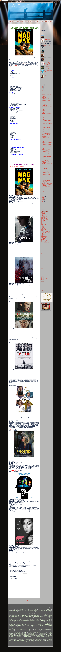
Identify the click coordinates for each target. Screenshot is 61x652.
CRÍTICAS (21, 21)
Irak (13, 629)
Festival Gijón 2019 (31, 621)
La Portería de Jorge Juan (37, 630)
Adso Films (42, 607)
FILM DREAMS (15, 5)
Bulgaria (10, 611)
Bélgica (49, 609)
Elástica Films (19, 614)
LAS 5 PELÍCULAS (43, 245)
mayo (43, 202)
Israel (29, 629)
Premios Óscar (38, 636)
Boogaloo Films (31, 610)
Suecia (11, 639)
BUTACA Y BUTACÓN (44, 216)
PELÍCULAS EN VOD (35, 21)
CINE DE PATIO (43, 217)
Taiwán (45, 639)
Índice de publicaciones (31, 628)
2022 (42, 85)
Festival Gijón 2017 (18, 621)
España (19, 615)
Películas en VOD (19, 635)
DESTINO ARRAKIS (43, 228)
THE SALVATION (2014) (45, 153)
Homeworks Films (16, 628)
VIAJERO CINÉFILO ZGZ (44, 257)
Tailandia (42, 639)
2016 (42, 91)
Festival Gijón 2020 (37, 621)
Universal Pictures (20, 641)
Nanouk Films (20, 632)
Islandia (26, 629)
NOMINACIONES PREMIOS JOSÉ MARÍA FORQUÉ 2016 (46, 181)
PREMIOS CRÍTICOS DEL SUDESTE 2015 (45, 137)
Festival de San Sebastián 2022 (27, 619)
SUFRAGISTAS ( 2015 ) (45, 110)
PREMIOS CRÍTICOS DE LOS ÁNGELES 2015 (46, 173)
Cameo (19, 611)
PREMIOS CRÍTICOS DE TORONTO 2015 (45, 151)
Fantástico (13, 616)
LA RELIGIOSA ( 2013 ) (45, 182)
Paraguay (22, 634)
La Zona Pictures (43, 630)
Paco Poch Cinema (50, 633)
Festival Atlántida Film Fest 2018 (12, 617)
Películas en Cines (12, 635)
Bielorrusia (17, 610)
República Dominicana (38, 637)
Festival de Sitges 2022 (45, 619)
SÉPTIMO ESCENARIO (44, 253)
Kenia (48, 629)
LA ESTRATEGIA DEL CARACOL (45, 242)
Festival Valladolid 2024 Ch (29, 626)
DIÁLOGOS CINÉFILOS (44, 229)
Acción (38, 607)
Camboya (16, 611)
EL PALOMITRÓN (43, 234)
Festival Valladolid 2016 (20, 625)
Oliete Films (27, 633)
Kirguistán (51, 629)
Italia (32, 629)
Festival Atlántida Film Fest (29, 616)
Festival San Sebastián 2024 (25, 623)
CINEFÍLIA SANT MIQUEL (44, 219)
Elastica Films (14, 614)
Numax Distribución (18, 633)
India (26, 628)
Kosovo (16, 630)
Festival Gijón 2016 (11, 621)
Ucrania (16, 641)
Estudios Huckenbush (42, 615)
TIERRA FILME (43, 254)
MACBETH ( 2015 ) (44, 105)
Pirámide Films (27, 635)
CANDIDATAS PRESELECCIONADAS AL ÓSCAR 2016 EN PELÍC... (46, 128)
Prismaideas (10, 637)
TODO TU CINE (43, 255)
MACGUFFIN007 (43, 247)
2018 (42, 89)
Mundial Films (10, 632)
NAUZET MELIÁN (43, 276)
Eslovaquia (12, 615)
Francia (19, 627)
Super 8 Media (21, 639)
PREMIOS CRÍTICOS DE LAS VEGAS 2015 (46, 129)
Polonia (35, 635)
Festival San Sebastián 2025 (34, 623)
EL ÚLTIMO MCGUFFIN (44, 262)
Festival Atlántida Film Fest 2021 (38, 617)
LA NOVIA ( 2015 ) (44, 165)
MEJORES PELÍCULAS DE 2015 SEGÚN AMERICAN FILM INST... (47, 133)
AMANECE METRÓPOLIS (44, 214)
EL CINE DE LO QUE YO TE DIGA (45, 232)
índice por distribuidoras (42, 628)
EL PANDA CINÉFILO (43, 235)
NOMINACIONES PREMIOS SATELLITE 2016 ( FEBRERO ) (46, 186)
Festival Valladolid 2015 (12, 625)
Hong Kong (20, 628)
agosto (43, 199)
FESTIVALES (41, 21)
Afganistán (51, 607)
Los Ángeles (15, 65)
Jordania (38, 629)
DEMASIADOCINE (43, 227)
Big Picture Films (21, 610)
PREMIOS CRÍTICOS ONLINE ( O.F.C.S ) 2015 (46, 146)
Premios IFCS (33, 636)
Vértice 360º (49, 641)
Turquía (50, 640)
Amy (32, 60)
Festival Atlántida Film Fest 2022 (45, 617)
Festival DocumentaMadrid (17, 620)
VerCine (39, 641)
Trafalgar (41, 640)
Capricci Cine (25, 611)
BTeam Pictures (48, 610)
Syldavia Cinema (38, 639)
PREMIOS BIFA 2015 (45, 169)
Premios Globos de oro (20, 636)
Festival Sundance (33, 624)
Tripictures (43, 640)
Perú (23, 635)
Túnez (47, 640)
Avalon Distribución (20, 609)
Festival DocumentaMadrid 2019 (31, 620)
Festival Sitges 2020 (27, 624)
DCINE (42, 225)
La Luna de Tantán (32, 630)
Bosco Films (35, 610)
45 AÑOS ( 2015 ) (44, 136)
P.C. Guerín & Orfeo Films (40, 633)
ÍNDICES (17, 21)
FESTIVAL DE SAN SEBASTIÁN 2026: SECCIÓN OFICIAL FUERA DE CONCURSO (47, 67)
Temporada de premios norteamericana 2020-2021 (20, 640)
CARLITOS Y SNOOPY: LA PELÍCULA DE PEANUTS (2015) (46, 104)
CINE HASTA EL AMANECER (44, 218)
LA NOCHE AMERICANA (44, 244)
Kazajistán (46, 629)
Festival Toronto (40, 624)
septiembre (44, 198)
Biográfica (25, 610)
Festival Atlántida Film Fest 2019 (20, 617)
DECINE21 (42, 226)
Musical (14, 632)
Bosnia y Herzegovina (40, 610)
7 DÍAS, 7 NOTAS (43, 212)
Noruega (40, 632)
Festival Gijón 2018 (24, 621)
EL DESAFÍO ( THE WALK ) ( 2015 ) (47, 106)
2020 (42, 87)
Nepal (23, 632)
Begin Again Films (44, 609)
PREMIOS (45, 21)
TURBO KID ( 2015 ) (45, 122)
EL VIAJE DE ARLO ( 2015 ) (46, 192)
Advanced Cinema (47, 607)
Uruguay (26, 641)
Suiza (14, 639)
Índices (47, 628)
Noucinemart (44, 632)
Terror (29, 640)
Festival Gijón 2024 (47, 621)
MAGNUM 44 (42, 267)
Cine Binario (48, 611)
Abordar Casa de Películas (32, 607)
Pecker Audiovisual (42, 634)
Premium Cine (43, 636)
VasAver (32, 641)
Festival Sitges (13, 624)
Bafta (36, 609)
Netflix (26, 632)
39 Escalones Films (17, 607)
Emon (43, 614)
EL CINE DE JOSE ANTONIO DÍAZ (45, 231)
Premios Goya (27, 636)
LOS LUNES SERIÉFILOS (44, 246)
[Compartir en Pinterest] (26, 573)
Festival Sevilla (49, 623)
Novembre (48, 632)
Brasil (44, 610)
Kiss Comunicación (12, 630)
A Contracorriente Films (23, 607)
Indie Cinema (49, 628)
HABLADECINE (43, 263)
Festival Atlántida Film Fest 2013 (38, 616)
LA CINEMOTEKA (43, 265)
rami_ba (36, 644)
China (39, 611)
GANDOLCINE (43, 238)
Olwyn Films (30, 633)
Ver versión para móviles (24, 600)
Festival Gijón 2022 (42, 621)
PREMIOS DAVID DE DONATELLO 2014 (47, 39)
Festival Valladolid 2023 (14, 626)
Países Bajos (12, 634)
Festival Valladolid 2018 (35, 625)
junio (43, 201)
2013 (42, 209)
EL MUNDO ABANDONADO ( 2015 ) (47, 94)
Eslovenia (16, 615)
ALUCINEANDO (43, 213)
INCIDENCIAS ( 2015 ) (45, 97)
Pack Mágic (45, 633)
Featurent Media (17, 616)
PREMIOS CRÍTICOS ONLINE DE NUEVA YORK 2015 (46, 171)
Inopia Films (10, 629)
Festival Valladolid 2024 (21, 626)
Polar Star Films (31, 635)
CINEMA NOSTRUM (43, 221)
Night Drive (34, 632)
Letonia (50, 630)
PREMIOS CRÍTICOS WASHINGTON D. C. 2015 (46, 168)
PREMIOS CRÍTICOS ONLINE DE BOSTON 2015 (46, 177)
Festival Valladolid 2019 (43, 625)
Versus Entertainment (43, 641)
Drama (30, 613)
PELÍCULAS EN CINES (27, 21)
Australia (12, 609)
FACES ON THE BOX (43, 237)
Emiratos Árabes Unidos (39, 614)
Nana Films (17, 632)
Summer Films (17, 639)
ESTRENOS (50, 21)
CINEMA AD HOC (43, 220)
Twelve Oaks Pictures (11, 641)
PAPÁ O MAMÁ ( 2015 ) (45, 157)
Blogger (44, 644)
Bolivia (28, 610)
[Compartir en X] (24, 573)
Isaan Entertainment (22, 629)
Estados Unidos (24, 615)
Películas (47, 634)
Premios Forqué (13, 636)
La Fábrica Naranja (27, 630)
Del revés (20, 60)
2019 (42, 88)
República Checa (33, 637)
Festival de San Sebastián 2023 (37, 619)
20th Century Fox (11, 607)
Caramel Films (30, 611)
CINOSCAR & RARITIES (44, 224)
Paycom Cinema (37, 634)
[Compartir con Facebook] (25, 573)
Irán (14, 629)
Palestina (19, 634)
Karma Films (41, 629)
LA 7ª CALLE (42, 264)
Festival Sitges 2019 (20, 624)
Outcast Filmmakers (35, 633)
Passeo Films (32, 634)
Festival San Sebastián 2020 (16, 623)
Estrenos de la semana (35, 615)
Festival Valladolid (47, 624)
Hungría (24, 628)
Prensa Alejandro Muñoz (48, 636)
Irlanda (18, 629)
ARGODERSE (43, 215)
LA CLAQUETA (43, 266)
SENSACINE (42, 277)
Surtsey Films (32, 639)
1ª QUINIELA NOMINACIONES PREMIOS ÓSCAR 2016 (46, 100)
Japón (35, 629)
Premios (42, 635)
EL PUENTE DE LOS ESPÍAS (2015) (47, 183)
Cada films (13, 611)
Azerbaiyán (30, 609)
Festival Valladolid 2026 (49, 626)
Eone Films (46, 614)
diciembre (43, 93)
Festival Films (37, 620)
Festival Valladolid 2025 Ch (43, 626)
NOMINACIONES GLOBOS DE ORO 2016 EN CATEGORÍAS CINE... (47, 156)
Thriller (33, 640)
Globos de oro (33, 65)
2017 (42, 90)
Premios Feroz (50, 635)
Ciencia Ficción (44, 611)
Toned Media (37, 640)
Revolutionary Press (48, 637)
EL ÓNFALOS (42, 233)
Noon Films (37, 632)
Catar (34, 611)
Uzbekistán (29, 641)
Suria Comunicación (27, 639)
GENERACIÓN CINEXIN (44, 239)
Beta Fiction (13, 610)
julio (43, 200)
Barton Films (39, 609)
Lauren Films (47, 630)
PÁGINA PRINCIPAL (12, 21)
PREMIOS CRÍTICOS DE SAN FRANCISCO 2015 (46, 150)
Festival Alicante (21, 616)
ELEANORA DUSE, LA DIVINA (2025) (47, 75)
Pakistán (16, 634)
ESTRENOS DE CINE (44, 236)
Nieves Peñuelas (30, 632)
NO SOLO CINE (43, 248)
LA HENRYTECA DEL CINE (44, 243)
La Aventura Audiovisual (21, 630)
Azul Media (33, 609)
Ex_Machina (25, 63)
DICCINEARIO (43, 230)
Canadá (21, 611)
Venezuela (35, 641)
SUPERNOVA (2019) (47, 45)
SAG (10, 66)
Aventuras (26, 609)
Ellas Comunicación (27, 614)
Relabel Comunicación (27, 637)
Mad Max (35, 61)
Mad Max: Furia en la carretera (28, 57)
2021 (42, 86)
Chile (36, 611)
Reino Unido (21, 637)
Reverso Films (42, 637)
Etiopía (46, 615)
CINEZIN (42, 223)
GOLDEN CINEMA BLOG (44, 240)
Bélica (10, 610)
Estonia (30, 615)
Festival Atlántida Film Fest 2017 (47, 616)
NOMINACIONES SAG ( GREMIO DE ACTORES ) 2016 (46, 160)
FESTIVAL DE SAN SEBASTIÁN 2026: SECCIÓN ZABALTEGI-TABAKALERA (47, 63)
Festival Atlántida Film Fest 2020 (29, 617)
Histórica (12, 628)
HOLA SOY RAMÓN (43, 241)
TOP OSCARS (43, 256)
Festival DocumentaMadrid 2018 (24, 620)
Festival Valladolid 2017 (27, 625)
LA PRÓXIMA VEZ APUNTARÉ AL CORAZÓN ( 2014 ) (46, 120)
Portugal (38, 635)
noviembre (43, 196)
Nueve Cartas (13, 633)
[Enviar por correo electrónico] (23, 573)
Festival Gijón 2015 (48, 620)
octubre (43, 197)
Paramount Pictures (27, 634)
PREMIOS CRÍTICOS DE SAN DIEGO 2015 (46, 139)
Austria (16, 609)
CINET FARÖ (42, 222)
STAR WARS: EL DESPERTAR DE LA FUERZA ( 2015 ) (46, 125)
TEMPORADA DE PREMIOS (44, 278)
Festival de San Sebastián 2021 (17, 619)
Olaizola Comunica (23, 633)
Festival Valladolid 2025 (36, 626)
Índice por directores (37, 628)
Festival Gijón (43, 620)
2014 (42, 208)
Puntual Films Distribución (15, 637)
